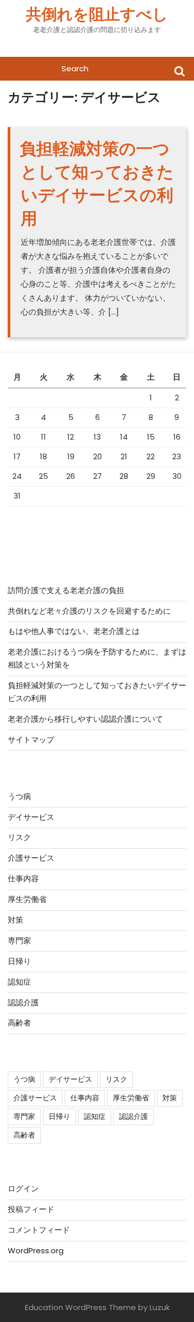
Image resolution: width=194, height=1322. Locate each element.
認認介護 (23, 1002)
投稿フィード (31, 1209)
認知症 (19, 981)
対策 (15, 919)
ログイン (23, 1188)
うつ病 (19, 796)
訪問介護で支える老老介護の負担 (66, 590)
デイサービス (31, 817)
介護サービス (31, 857)
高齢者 (19, 1022)
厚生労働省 (27, 899)
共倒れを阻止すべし (97, 14)
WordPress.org (36, 1250)
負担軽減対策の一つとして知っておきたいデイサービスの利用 (97, 183)
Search (179, 70)
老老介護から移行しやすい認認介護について (85, 718)
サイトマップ (31, 739)
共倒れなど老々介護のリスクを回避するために (89, 610)
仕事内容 (23, 878)
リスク (19, 837)
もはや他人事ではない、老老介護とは (74, 631)
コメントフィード (39, 1229)
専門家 (19, 940)
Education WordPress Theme (80, 1307)
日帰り (19, 961)
